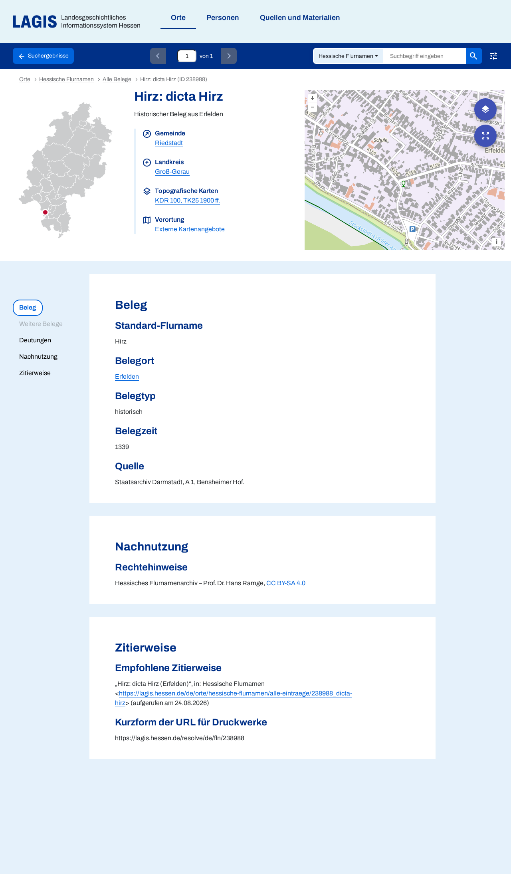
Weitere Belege (41, 323)
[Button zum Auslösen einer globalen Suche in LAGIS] (474, 56)
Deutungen (35, 340)
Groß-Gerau (172, 171)
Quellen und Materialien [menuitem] (300, 18)
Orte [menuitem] (178, 18)
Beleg (27, 307)
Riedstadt (169, 142)
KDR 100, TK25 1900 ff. (187, 200)
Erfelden (127, 376)
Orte (24, 79)
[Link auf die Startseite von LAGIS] (80, 21)
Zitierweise (35, 372)
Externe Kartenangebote (190, 229)
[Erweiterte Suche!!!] (493, 56)
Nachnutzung (38, 356)
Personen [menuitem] (222, 18)
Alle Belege (117, 79)
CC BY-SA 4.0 (285, 583)
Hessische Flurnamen (346, 56)
